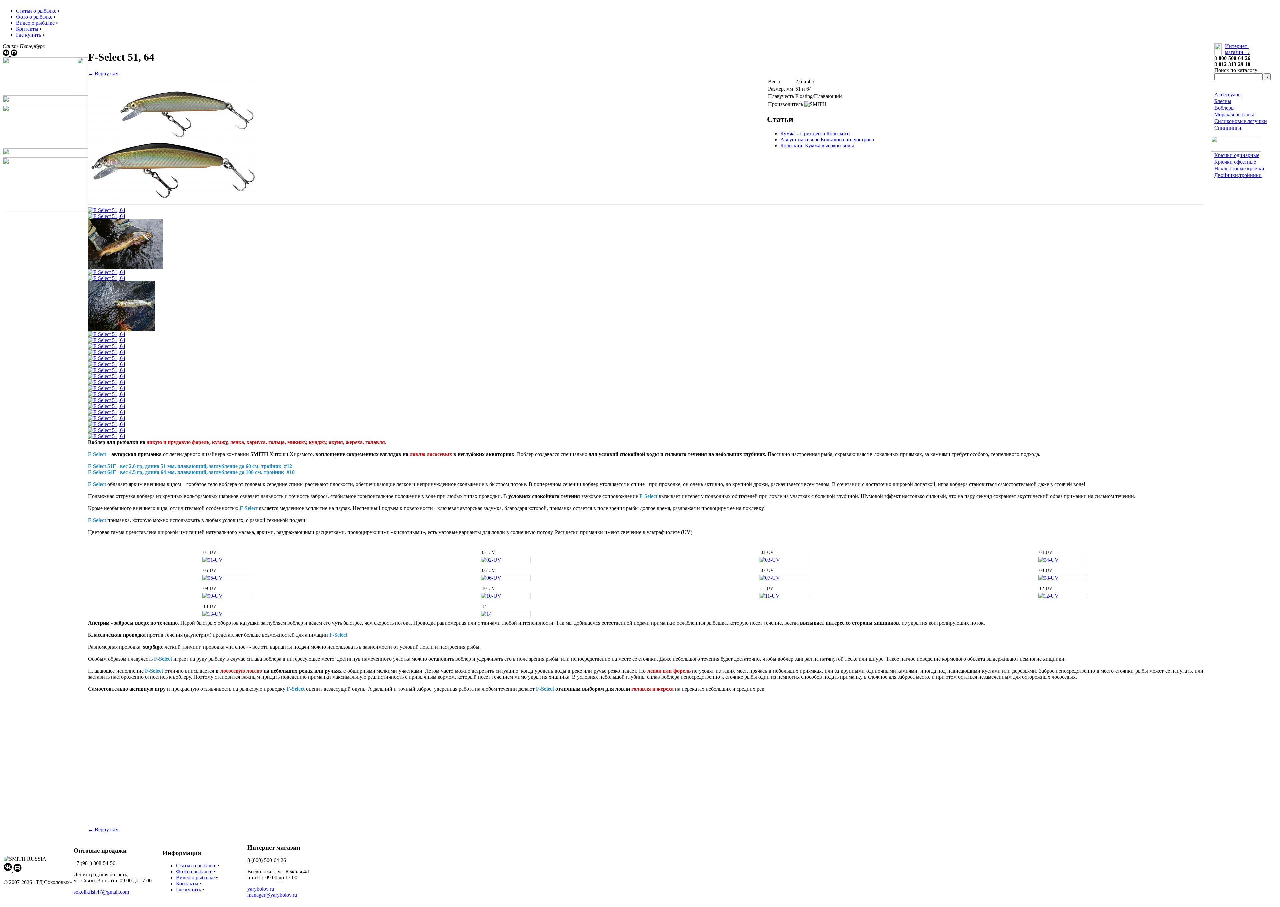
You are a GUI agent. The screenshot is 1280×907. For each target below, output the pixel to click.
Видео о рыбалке (35, 23)
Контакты (27, 29)
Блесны (1222, 101)
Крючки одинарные (1236, 155)
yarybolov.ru (260, 889)
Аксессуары (1228, 94)
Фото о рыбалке (34, 17)
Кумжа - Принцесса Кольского (815, 133)
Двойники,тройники (1238, 175)
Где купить (28, 35)
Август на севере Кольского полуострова (827, 139)
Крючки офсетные (1235, 162)
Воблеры (1224, 108)
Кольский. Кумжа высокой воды (817, 145)
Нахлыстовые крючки (1239, 168)
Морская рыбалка (1234, 114)
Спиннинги (1227, 128)
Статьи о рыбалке (36, 11)
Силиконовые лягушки (1240, 121)
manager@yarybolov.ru (272, 895)
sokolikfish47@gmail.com (101, 892)
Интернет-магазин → (1237, 49)
